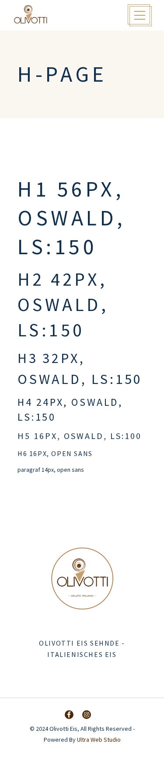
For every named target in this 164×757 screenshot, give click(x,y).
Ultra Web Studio (99, 739)
